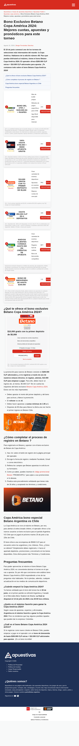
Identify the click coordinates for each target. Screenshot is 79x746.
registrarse (46, 111)
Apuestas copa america (11, 14)
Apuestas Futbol (38, 12)
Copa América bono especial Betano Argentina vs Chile (23, 83)
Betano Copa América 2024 (37, 387)
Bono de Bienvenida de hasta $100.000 (22, 281)
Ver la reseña (27, 359)
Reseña (10, 188)
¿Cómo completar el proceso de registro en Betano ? (22, 79)
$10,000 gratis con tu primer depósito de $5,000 (22, 184)
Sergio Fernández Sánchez (24, 45)
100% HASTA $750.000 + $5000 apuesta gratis (22, 145)
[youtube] (15, 696)
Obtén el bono (27, 351)
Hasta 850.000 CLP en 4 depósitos (21, 215)
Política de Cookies (14, 667)
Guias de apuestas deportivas (22, 12)
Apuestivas (7, 12)
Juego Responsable (14, 669)
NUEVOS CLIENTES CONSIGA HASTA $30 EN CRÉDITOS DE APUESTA (22, 247)
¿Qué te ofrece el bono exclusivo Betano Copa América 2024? (25, 75)
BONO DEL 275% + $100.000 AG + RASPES (21, 109)
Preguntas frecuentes (12, 87)
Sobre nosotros (13, 671)
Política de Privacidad (15, 665)
